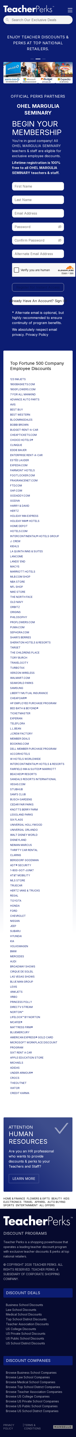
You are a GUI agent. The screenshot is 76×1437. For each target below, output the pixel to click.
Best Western (20, 414)
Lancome (16, 556)
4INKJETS (16, 991)
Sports (8, 1205)
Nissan (15, 920)
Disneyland (18, 839)
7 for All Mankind (23, 394)
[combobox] (39, 19)
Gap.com (16, 490)
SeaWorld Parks (21, 683)
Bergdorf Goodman (24, 860)
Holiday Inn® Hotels (24, 521)
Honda (15, 905)
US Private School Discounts (25, 1333)
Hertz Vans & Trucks (25, 890)
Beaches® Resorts (23, 774)
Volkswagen (19, 946)
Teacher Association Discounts (27, 1324)
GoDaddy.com (20, 495)
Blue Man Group (21, 981)
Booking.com (19, 743)
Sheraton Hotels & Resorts (30, 642)
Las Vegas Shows (22, 976)
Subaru (15, 931)
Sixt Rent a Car (21, 1052)
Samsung (16, 688)
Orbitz (15, 607)
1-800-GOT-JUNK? (22, 870)
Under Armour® (21, 1072)
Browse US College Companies (28, 1396)
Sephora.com (19, 632)
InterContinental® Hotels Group (34, 536)
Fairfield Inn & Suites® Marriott (33, 769)
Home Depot (19, 526)
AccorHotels (20, 753)
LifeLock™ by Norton (25, 1017)
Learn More (23, 1178)
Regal (14, 895)
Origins (15, 612)
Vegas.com (17, 784)
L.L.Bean (15, 728)
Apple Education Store (26, 1057)
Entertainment (27, 1205)
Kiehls (14, 546)
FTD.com (16, 485)
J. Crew (15, 541)
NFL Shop (16, 586)
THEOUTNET (18, 1083)
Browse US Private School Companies (32, 1401)
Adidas (15, 1067)
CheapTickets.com (23, 434)
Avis (13, 404)
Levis (13, 986)
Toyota (15, 900)
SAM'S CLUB (18, 794)
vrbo (13, 996)
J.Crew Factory (21, 733)
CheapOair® (18, 698)
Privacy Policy (37, 334)
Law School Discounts (21, 1309)
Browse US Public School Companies (32, 1406)
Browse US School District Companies (32, 1411)
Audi (13, 961)
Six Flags (16, 819)
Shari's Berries (20, 637)
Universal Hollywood (26, 824)
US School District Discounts (25, 1343)
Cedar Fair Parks (22, 804)
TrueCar (16, 885)
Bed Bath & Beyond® (24, 708)
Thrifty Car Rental (24, 850)
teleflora (17, 723)
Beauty (57, 1198)
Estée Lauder (19, 460)
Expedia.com (18, 465)
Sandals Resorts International (33, 779)
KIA (12, 941)
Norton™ (16, 1012)
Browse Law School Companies (28, 1377)
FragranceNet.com (24, 480)
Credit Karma (19, 1093)
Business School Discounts (24, 1305)
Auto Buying (56, 1201)
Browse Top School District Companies (33, 1387)
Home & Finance (14, 1198)
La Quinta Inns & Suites (26, 551)
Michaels (16, 1062)
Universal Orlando (24, 829)
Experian (16, 718)
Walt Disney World (24, 834)
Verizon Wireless (22, 672)
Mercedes (17, 956)
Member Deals (20, 738)
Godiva (15, 500)
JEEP (13, 926)
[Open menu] (70, 10)
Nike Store (17, 591)
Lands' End (17, 561)
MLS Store (17, 880)
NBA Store (17, 581)
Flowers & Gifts (38, 1198)
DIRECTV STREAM (21, 1007)
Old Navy (16, 602)
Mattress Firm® (21, 1027)
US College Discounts (21, 1329)
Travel (28, 1201)
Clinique (16, 445)
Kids (66, 1198)
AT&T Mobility (20, 875)
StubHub (16, 789)
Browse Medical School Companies (30, 1382)
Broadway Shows (22, 966)
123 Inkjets (18, 379)
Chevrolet (18, 915)
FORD (13, 910)
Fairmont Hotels (22, 470)
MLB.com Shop (20, 576)
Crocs (14, 1077)
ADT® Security (20, 865)
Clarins (15, 855)
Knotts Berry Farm (24, 809)
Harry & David (19, 505)
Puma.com (17, 627)
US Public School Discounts (25, 1338)
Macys (14, 566)
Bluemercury (19, 1032)
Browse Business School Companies (31, 1372)
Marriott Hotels (22, 571)
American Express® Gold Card (31, 1037)
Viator (15, 1088)
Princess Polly (21, 1001)
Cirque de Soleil (21, 971)
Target (15, 647)
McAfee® (16, 1022)
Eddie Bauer (18, 450)
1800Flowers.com (22, 389)
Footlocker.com (22, 475)
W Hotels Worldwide (25, 758)
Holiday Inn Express (24, 515)
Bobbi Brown (19, 424)
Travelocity (19, 662)
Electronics (12, 1201)
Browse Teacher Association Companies (34, 1392)
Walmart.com (20, 677)
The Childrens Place (24, 652)
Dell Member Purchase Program (33, 748)
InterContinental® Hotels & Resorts (37, 764)
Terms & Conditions (32, 1426)
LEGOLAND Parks (21, 814)
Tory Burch (18, 657)
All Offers (47, 1205)
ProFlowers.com (22, 622)
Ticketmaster (20, 713)
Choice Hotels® (21, 440)
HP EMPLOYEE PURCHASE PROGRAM (33, 703)
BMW (13, 951)
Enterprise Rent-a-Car (26, 455)
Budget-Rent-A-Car (24, 429)
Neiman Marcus (21, 845)
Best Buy (16, 409)
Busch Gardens (21, 799)
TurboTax (17, 667)
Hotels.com (18, 531)
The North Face (21, 596)
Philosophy (18, 617)
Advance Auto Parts (24, 399)
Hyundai (16, 936)
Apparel (40, 1201)
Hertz (14, 510)
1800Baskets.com (22, 384)
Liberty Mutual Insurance (29, 693)
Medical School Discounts (24, 1314)
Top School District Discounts (26, 1319)
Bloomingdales (21, 419)
